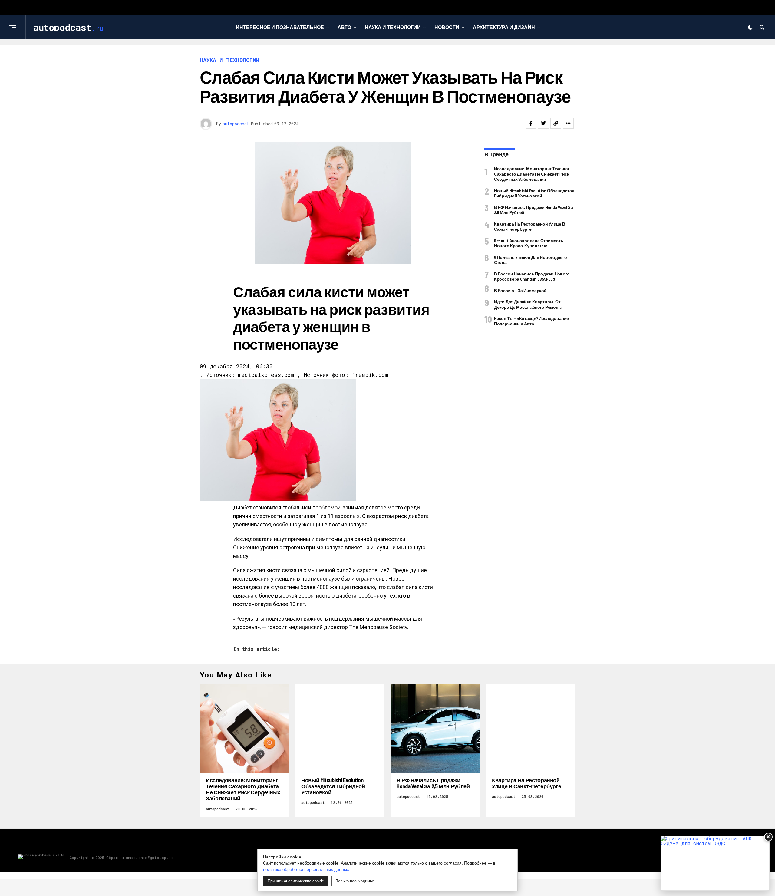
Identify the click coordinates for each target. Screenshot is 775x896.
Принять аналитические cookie (296, 881)
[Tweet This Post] (543, 123)
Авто (344, 27)
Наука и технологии (393, 27)
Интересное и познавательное (280, 27)
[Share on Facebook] (531, 123)
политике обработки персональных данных (306, 869)
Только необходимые (355, 881)
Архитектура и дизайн (504, 27)
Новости (446, 27)
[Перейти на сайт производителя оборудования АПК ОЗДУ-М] (715, 863)
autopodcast (236, 124)
